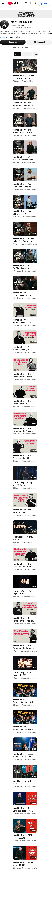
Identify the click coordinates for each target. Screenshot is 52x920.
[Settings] (35, 3)
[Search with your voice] (30, 3)
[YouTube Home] (13, 3)
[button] (35, 47)
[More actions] (36, 76)
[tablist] (26, 47)
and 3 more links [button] (15, 37)
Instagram (5, 37)
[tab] (16, 47)
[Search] (26, 3)
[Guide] (3, 3)
